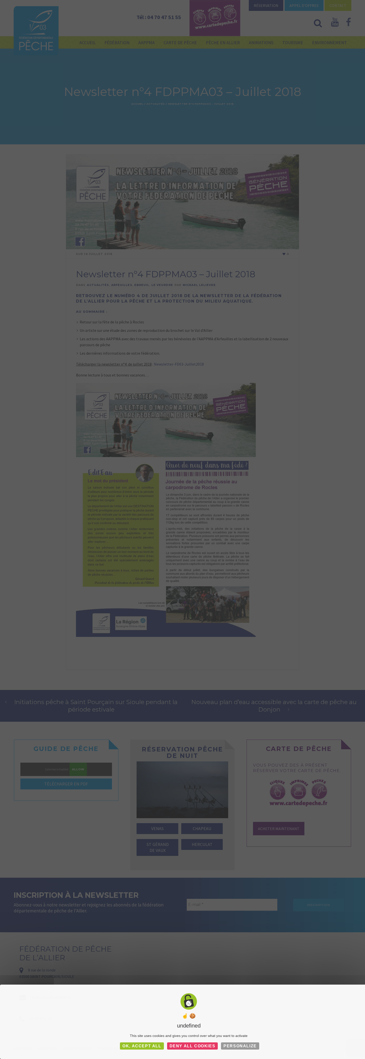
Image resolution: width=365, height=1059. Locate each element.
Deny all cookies (193, 1046)
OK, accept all (141, 1046)
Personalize (240, 1046)
